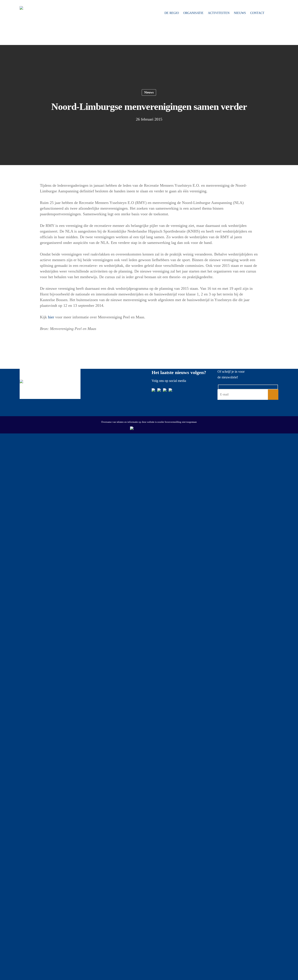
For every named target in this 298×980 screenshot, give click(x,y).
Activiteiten (218, 13)
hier (51, 317)
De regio (171, 13)
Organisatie (193, 13)
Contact (257, 13)
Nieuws (240, 13)
